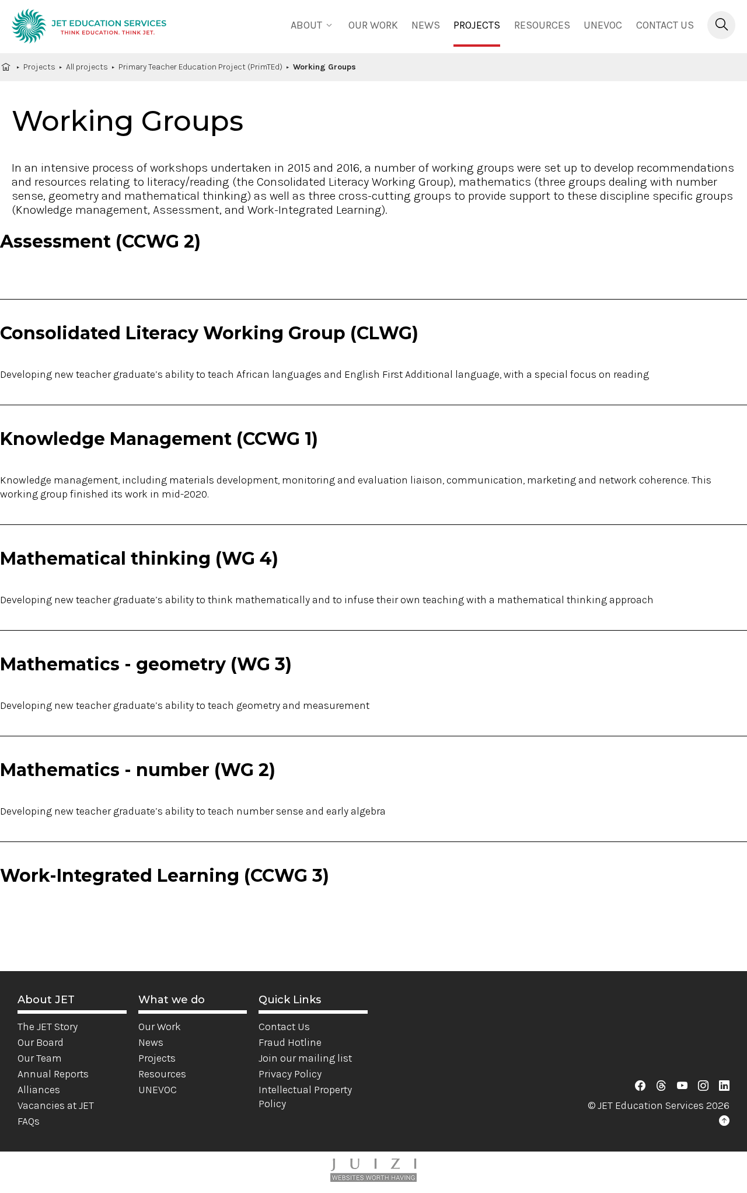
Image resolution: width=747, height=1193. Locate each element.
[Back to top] (724, 1121)
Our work (373, 25)
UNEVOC (603, 25)
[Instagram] (703, 1086)
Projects (476, 25)
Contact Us (665, 25)
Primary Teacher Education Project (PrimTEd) (200, 67)
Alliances (39, 1089)
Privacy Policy (290, 1073)
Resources (542, 25)
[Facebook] (640, 1086)
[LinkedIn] (724, 1086)
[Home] (89, 28)
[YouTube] (682, 1086)
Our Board (41, 1042)
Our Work (159, 1026)
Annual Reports (53, 1073)
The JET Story (48, 1026)
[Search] (721, 25)
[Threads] (661, 1086)
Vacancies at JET (56, 1105)
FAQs (29, 1121)
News (425, 25)
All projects (87, 67)
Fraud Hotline (290, 1042)
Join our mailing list (305, 1058)
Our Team (40, 1058)
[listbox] (313, 24)
